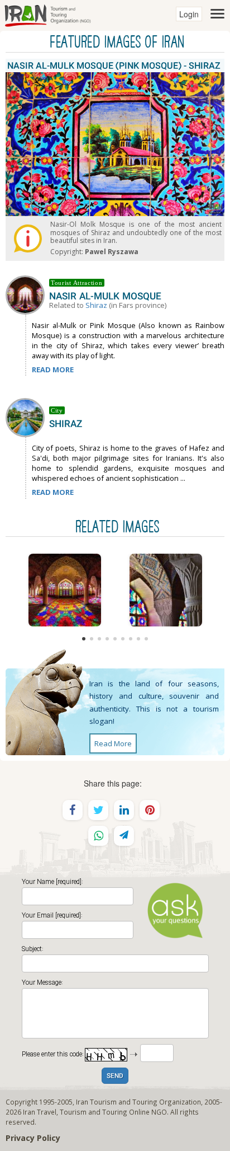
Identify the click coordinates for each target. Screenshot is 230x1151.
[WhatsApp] (98, 836)
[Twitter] (98, 810)
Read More (113, 743)
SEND (115, 1076)
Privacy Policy (33, 1138)
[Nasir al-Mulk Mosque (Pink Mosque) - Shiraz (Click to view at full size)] (64, 590)
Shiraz (96, 305)
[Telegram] (124, 836)
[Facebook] (73, 810)
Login (189, 14)
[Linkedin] (124, 810)
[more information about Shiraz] (27, 416)
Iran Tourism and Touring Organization (138, 1101)
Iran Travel (39, 1111)
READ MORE (53, 369)
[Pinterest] (150, 810)
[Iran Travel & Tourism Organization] (47, 14)
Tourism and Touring (93, 1111)
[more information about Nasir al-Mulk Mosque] (27, 294)
